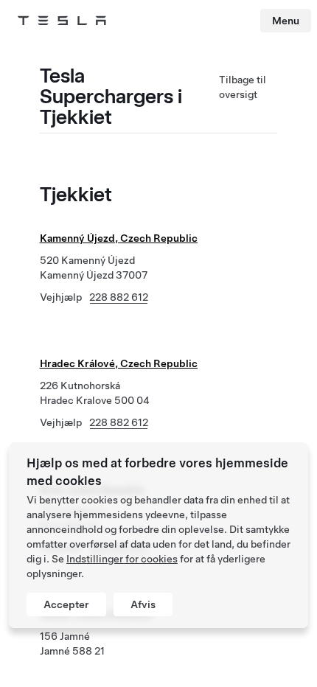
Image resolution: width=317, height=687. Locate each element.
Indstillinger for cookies (122, 559)
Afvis (143, 604)
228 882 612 (118, 297)
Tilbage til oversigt (242, 87)
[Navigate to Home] (62, 20)
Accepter (66, 604)
